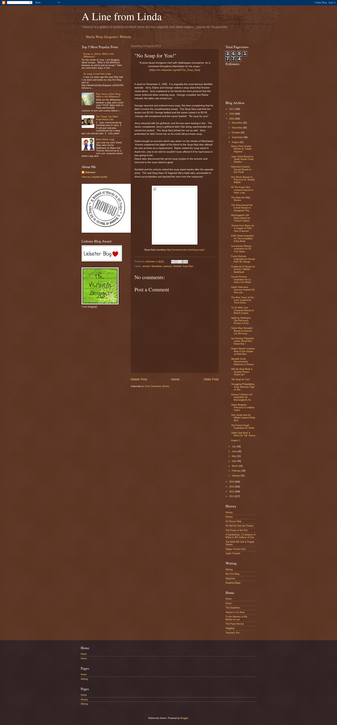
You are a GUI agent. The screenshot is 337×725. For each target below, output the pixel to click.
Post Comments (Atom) (157, 386)
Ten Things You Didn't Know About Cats (107, 118)
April (234, 461)
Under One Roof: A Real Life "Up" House (243, 434)
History (229, 512)
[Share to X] (179, 262)
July (234, 446)
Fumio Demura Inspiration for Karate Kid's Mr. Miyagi (243, 259)
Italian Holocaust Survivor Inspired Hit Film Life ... (243, 290)
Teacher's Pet (232, 632)
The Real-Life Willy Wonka (240, 198)
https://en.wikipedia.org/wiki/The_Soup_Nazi (174, 70)
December (237, 122)
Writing (229, 569)
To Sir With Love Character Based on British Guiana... (242, 310)
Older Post (211, 379)
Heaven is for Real (235, 612)
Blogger (184, 718)
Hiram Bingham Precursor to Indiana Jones (242, 407)
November (237, 127)
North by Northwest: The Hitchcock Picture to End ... (241, 321)
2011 (232, 496)
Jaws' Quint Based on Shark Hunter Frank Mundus (242, 159)
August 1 (235, 440)
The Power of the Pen (237, 530)
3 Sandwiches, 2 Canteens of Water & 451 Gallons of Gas (240, 536)
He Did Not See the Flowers (240, 525)
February (237, 470)
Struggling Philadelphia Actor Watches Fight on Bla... (243, 387)
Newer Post (139, 379)
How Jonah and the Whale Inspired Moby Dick (243, 418)
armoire (146, 266)
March (235, 466)
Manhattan (156, 266)
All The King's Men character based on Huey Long (242, 190)
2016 (232, 113)
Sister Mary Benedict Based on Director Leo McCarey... (242, 331)
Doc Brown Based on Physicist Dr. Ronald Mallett (243, 180)
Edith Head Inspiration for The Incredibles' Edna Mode (242, 238)
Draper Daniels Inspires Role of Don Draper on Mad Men (243, 351)
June (234, 451)
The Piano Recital (235, 624)
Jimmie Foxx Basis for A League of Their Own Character (242, 228)
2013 (232, 486)
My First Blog (232, 574)
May (234, 456)
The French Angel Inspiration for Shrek (242, 426)
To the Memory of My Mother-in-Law (236, 618)
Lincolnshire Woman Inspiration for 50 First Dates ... (241, 249)
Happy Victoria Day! (236, 549)
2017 (232, 109)
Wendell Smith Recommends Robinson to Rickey (242, 362)
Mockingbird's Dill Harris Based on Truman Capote (240, 218)
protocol (168, 266)
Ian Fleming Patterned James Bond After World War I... (242, 341)
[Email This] (173, 262)
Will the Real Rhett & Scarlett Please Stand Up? (241, 372)
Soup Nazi (188, 266)
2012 (232, 491)
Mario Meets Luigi (105, 139)
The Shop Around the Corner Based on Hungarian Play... (242, 208)
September (238, 137)
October (236, 132)
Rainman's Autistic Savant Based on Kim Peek (241, 169)
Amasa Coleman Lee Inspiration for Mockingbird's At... (242, 397)
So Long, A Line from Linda (97, 74)
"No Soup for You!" (240, 379)
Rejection (230, 578)
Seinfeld (177, 266)
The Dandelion (233, 607)
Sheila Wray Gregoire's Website (108, 36)
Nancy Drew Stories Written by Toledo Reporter (241, 149)
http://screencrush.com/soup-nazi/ (185, 249)
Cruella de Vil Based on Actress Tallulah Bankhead (243, 269)
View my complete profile (94, 177)
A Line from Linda (122, 16)
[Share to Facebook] (183, 262)
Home (175, 379)
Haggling (230, 628)
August (236, 142)
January (236, 475)
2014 (232, 481)
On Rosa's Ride (233, 521)
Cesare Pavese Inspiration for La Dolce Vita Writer (241, 279)
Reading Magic (233, 583)
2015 (232, 118)
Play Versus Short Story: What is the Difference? (108, 95)
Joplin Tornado (233, 553)
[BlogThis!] (176, 262)
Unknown (90, 172)
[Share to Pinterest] (186, 262)
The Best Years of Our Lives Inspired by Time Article (242, 300)
